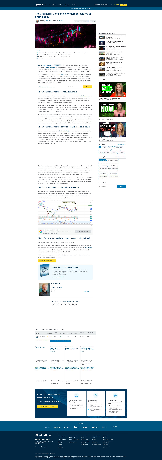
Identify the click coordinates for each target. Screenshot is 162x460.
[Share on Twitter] (57, 304)
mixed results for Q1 (63, 131)
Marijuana (108, 150)
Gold (121, 147)
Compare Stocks (84, 439)
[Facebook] (38, 447)
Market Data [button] (60, 4)
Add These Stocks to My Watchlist (61, 341)
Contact (60, 446)
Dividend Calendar (113, 165)
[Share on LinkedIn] (61, 304)
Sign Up (87, 86)
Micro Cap (114, 150)
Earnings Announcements (104, 168)
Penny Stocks (114, 170)
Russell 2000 (106, 152)
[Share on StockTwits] (65, 304)
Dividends (94, 439)
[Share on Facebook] (53, 304)
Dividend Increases (115, 162)
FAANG (116, 147)
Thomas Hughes (48, 20)
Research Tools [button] (52, 4)
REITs (100, 152)
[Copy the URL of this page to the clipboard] (77, 304)
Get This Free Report (57, 277)
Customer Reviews (73, 442)
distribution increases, (82, 96)
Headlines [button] (74, 4)
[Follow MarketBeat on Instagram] (44, 447)
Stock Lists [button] (67, 4)
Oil (119, 150)
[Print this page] (69, 304)
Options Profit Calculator (104, 170)
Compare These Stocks (43, 341)
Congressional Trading (103, 162)
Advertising (105, 437)
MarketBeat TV (72, 441)
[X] (36, 447)
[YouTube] (40, 447)
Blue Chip (110, 147)
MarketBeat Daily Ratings (74, 439)
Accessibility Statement (108, 439)
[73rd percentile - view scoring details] (50, 336)
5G (99, 147)
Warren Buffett (121, 152)
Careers (60, 444)
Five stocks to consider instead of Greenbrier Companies (51, 58)
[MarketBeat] (41, 4)
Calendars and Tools (120, 157)
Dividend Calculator (103, 165)
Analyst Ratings (102, 160)
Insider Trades (115, 168)
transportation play (50, 67)
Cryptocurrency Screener (113, 160)
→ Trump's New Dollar (73, 8)
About (60, 437)
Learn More (88, 291)
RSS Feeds (105, 444)
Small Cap (114, 152)
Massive (65, 456)
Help (62, 447)
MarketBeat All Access (73, 437)
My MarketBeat (84, 442)
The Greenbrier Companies (45, 65)
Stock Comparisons (103, 176)
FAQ (59, 447)
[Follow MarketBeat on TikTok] (46, 447)
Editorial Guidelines (62, 439)
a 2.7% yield (60, 74)
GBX (37, 337)
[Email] (54, 291)
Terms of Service (106, 446)
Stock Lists (83, 437)
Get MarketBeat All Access (47, 406)
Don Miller (61, 20)
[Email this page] (73, 304)
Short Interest (113, 173)
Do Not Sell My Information (108, 441)
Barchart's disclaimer (75, 457)
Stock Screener (102, 178)
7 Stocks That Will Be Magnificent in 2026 (65, 267)
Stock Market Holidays (114, 176)
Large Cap (101, 150)
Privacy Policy (106, 442)
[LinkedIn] (52, 291)
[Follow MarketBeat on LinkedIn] (42, 447)
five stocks (88, 247)
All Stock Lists (121, 144)
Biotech (104, 147)
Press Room (61, 442)
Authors (60, 441)
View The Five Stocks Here (45, 260)
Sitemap (105, 447)
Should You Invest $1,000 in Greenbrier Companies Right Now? (64, 238)
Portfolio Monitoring (103, 173)
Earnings (93, 441)
